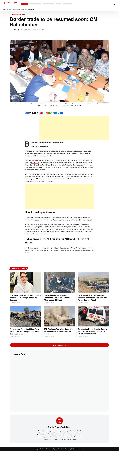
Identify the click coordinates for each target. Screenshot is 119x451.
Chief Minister (29, 248)
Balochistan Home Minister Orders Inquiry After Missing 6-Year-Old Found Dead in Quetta (92, 331)
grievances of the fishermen (80, 224)
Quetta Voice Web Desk (19, 29)
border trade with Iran (84, 151)
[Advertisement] (74, 128)
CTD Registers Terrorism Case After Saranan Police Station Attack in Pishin (59, 331)
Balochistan (14, 14)
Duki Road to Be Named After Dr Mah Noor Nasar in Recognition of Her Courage (25, 297)
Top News (24, 4)
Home (4, 9)
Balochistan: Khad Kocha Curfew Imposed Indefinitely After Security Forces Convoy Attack (92, 297)
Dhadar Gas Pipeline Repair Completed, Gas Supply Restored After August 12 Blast (58, 297)
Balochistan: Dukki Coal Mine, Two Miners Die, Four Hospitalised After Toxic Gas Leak (24, 331)
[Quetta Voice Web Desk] (59, 421)
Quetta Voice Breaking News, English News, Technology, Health (59, 449)
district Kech (35, 163)
